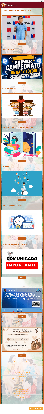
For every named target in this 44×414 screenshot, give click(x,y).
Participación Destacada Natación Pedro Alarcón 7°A (17, 10)
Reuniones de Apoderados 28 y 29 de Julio (22, 361)
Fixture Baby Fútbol (8, 49)
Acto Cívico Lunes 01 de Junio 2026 (22, 380)
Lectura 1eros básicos (22, 359)
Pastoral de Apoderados (9, 88)
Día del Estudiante (22, 397)
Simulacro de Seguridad (22, 387)
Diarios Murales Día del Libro (22, 395)
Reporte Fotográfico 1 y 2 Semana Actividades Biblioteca (19, 127)
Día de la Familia (22, 370)
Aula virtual (5, 166)
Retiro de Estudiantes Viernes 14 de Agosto (14, 244)
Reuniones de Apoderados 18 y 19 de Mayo (22, 393)
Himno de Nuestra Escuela (22, 399)
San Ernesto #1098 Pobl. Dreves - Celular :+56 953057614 (23, 405)
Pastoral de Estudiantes (22, 368)
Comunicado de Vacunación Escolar (22, 363)
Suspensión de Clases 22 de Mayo (22, 391)
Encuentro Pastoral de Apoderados (12, 322)
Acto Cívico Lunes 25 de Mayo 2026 (22, 389)
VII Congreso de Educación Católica (12, 283)
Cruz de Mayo (22, 401)
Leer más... (21, 44)
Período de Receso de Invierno (22, 374)
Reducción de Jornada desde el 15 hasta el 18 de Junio (22, 378)
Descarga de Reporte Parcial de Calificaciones (22, 372)
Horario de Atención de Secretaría (12, 205)
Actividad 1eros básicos (22, 382)
